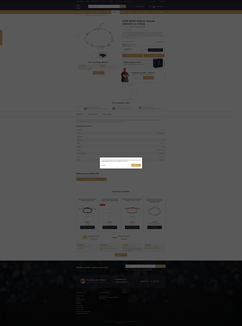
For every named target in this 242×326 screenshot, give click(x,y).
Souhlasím (136, 165)
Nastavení (103, 165)
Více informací (125, 161)
